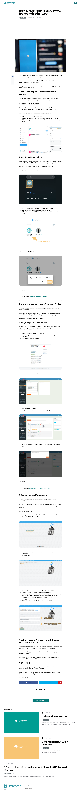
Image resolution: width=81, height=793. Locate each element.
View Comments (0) (40, 700)
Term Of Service (41, 785)
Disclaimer (67, 785)
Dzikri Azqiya (23, 17)
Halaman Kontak (28, 788)
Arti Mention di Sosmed (55, 716)
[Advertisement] (40, 29)
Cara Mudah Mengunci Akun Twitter (39, 488)
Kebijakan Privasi (55, 785)
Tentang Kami (28, 785)
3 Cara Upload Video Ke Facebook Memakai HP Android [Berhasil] (35, 769)
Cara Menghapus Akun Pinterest (55, 743)
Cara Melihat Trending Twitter (38, 297)
